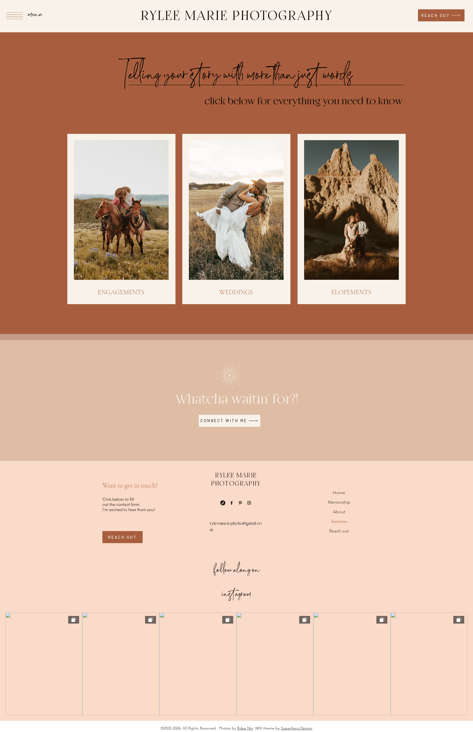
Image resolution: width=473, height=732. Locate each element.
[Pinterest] (240, 502)
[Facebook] (231, 502)
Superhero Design (296, 728)
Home (339, 492)
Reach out (339, 531)
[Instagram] (249, 502)
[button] (14, 15)
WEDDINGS (236, 292)
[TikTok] (222, 502)
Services (339, 521)
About (339, 511)
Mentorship (339, 502)
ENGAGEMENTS (121, 292)
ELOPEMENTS (351, 292)
